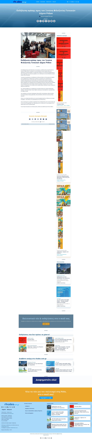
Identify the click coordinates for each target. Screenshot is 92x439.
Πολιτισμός (50, 16)
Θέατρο (58, 254)
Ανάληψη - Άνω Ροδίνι (60, 181)
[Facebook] (67, 1)
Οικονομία (46, 16)
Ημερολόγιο (48, 1)
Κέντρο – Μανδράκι (67, 105)
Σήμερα (37, 1)
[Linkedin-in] (76, 1)
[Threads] (75, 1)
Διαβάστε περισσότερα (61, 282)
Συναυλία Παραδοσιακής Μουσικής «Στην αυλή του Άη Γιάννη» (63, 177)
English (54, 1)
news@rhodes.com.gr (5, 426)
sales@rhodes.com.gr (13, 427)
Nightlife (58, 105)
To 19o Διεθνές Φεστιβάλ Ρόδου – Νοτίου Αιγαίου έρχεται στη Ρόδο (63, 301)
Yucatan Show (60, 104)
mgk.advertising (10, 413)
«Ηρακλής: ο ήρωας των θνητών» (35, 347)
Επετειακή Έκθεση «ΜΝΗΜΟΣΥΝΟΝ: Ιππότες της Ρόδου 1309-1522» (82, 424)
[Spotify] (78, 1)
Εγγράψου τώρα (46, 323)
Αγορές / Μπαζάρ (57, 338)
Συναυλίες (61, 105)
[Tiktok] (73, 1)
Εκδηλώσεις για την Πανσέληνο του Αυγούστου (63, 277)
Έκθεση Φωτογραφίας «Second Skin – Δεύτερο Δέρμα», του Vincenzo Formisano (62, 348)
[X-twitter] (70, 1)
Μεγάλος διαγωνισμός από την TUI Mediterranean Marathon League (63, 370)
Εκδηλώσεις (42, 1)
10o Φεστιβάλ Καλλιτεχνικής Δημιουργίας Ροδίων (35, 370)
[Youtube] (7, 407)
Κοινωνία (42, 16)
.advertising (59, 433)
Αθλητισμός (57, 368)
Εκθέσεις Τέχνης (57, 345)
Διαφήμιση (27, 406)
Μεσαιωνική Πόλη (59, 255)
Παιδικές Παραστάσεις (63, 254)
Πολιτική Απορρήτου (29, 413)
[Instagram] (3, 407)
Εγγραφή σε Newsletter (29, 408)
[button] (38, 21)
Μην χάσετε (61, 96)
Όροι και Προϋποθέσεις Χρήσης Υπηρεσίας (33, 410)
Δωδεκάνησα (59, 275)
